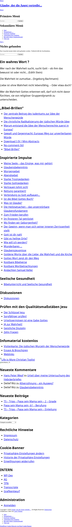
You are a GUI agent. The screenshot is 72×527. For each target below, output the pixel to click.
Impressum (10, 435)
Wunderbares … (8, 32)
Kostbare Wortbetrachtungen (21, 266)
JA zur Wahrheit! (13, 324)
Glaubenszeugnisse (15, 250)
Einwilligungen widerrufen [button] (19, 461)
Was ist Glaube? (13, 203)
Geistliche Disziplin (15, 328)
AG (5, 479)
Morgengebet (12, 171)
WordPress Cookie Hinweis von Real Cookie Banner (16, 526)
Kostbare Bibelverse (15, 262)
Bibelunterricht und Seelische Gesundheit (28, 284)
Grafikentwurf (12, 491)
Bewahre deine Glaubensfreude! (13, 37)
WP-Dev (8, 475)
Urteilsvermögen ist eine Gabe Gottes (26, 320)
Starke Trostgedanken (16, 179)
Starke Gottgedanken (16, 183)
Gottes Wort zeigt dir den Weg (21, 258)
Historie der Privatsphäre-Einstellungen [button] (27, 457)
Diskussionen (11, 298)
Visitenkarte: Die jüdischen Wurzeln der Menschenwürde (36, 346)
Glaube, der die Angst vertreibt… (21, 509)
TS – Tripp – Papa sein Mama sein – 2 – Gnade (30, 401)
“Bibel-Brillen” (12, 149)
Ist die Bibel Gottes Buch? (18, 199)
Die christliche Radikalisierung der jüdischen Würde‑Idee (37, 121)
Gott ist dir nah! (13, 234)
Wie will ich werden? (15, 242)
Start (5, 30)
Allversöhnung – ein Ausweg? (36, 383)
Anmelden (10, 505)
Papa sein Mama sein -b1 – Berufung (25, 405)
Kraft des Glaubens (9, 33)
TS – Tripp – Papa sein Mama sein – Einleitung (30, 409)
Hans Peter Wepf (13, 375)
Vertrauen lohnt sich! (16, 187)
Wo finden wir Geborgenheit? (21, 222)
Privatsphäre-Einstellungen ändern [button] (24, 453)
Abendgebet (11, 175)
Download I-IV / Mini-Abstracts (21, 141)
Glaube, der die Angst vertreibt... (21, 5)
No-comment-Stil (14, 145)
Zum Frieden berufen (16, 214)
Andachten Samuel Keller (18, 270)
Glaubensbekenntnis (16, 167)
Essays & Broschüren (16, 350)
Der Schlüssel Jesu (14, 312)
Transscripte (11, 487)
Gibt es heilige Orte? (15, 238)
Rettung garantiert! (15, 191)
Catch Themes (18, 511)
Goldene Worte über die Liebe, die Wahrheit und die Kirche (38, 254)
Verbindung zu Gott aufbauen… (22, 195)
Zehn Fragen (11, 332)
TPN (6, 483)
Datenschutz (11, 439)
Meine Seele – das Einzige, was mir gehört (28, 163)
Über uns (6, 38)
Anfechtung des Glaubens (11, 35)
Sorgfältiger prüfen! (15, 316)
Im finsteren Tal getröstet (18, 218)
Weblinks (9, 354)
